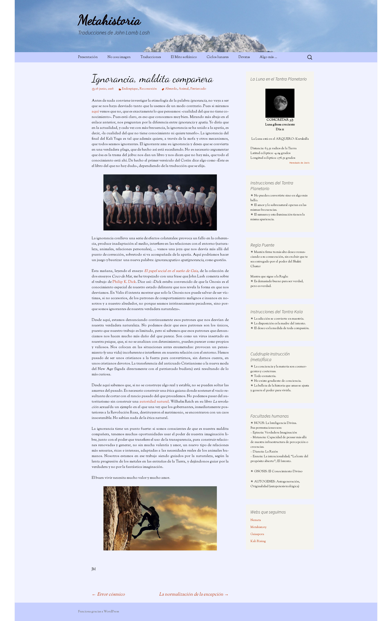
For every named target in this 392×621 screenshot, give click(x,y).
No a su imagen (119, 57)
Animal (184, 89)
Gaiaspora (257, 534)
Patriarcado (198, 89)
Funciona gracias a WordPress (98, 611)
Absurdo (171, 89)
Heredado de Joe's (299, 162)
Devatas (244, 57)
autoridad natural (154, 401)
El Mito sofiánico (184, 57)
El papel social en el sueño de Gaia (171, 271)
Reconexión (148, 89)
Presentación (88, 57)
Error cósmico (108, 594)
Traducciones (150, 57)
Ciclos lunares (218, 57)
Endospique (130, 89)
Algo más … (268, 57)
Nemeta (255, 520)
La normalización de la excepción (194, 594)
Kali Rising (258, 541)
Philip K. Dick (124, 282)
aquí (95, 111)
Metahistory (258, 527)
